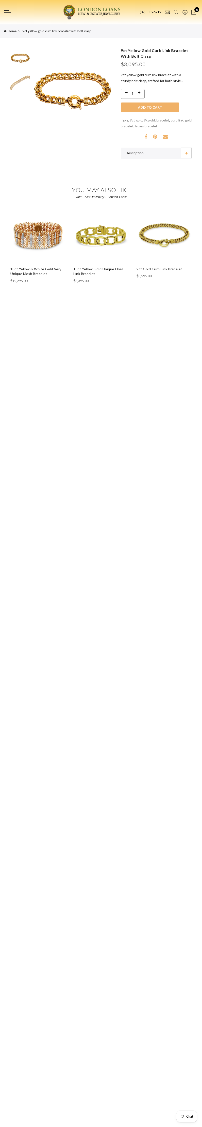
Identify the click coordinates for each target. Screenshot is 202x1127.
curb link (177, 120)
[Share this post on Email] (165, 136)
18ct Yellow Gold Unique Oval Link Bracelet (98, 271)
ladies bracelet (146, 126)
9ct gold (136, 120)
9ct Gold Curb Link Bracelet (159, 269)
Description (135, 153)
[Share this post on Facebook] (146, 136)
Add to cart (150, 107)
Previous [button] (44, 103)
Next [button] (100, 103)
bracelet (162, 120)
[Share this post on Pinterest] (155, 136)
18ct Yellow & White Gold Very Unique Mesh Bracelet (36, 271)
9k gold (149, 120)
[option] (73, 103)
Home (12, 31)
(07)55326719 (150, 12)
